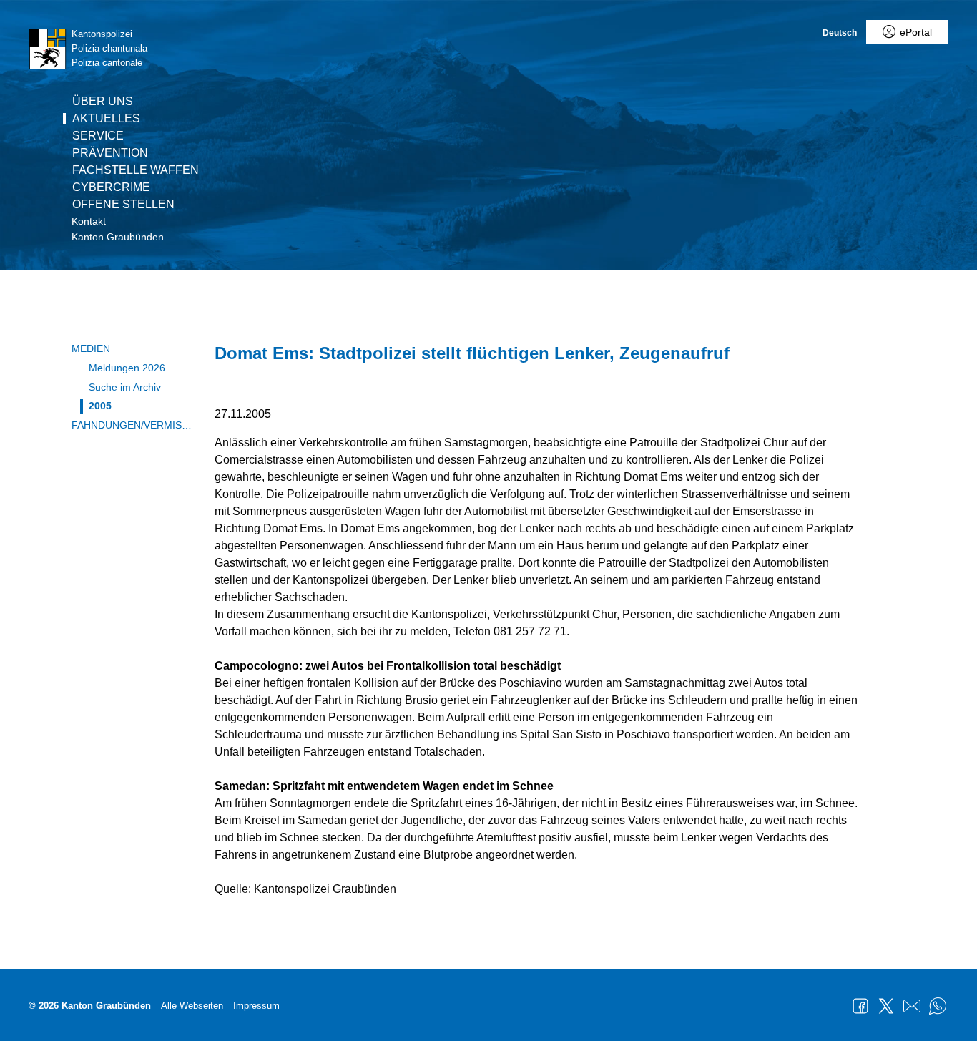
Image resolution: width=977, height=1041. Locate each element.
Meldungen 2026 (127, 367)
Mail (912, 1006)
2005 (100, 405)
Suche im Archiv (125, 387)
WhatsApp (937, 1006)
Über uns (102, 101)
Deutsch (840, 33)
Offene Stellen (123, 204)
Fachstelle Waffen (135, 170)
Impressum (256, 1005)
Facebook (860, 1006)
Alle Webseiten (192, 1005)
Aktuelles (106, 118)
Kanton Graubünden (118, 237)
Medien (91, 348)
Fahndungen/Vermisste (132, 425)
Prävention (110, 153)
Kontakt (89, 221)
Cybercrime (111, 187)
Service (98, 136)
